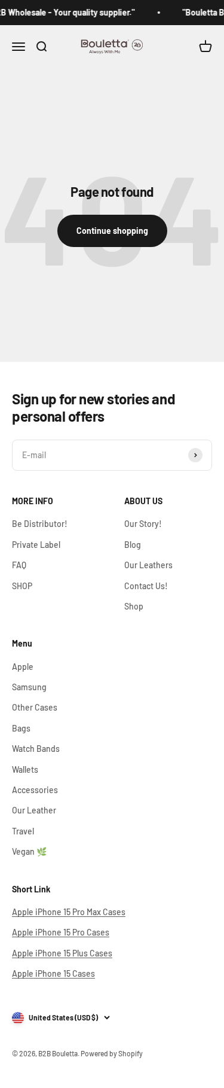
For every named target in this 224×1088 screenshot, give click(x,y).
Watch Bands (36, 748)
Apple (22, 667)
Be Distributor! (39, 524)
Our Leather (34, 810)
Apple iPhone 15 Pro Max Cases (68, 912)
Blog (132, 545)
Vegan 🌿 (29, 851)
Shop (133, 606)
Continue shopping (112, 230)
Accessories (35, 790)
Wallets (25, 769)
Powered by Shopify (112, 1053)
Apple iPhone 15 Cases (53, 973)
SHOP (22, 586)
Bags (21, 728)
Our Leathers (148, 565)
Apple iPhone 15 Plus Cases (62, 953)
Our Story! (143, 524)
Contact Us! (146, 586)
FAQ (19, 565)
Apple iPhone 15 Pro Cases (60, 932)
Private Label (36, 545)
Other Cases (34, 707)
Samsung (29, 687)
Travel (23, 831)
